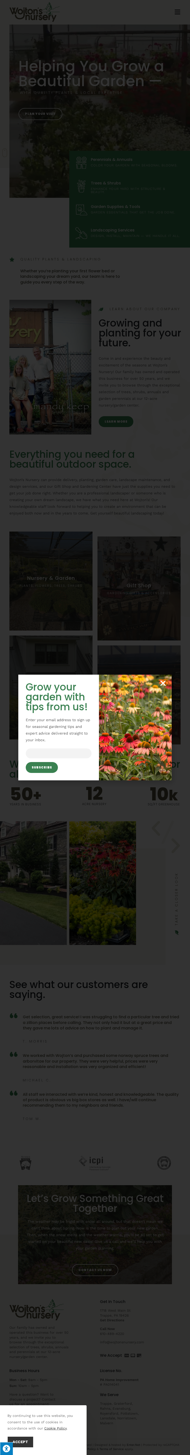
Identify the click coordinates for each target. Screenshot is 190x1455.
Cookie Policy (55, 1428)
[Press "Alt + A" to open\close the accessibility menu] (6, 1448)
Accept (20, 1442)
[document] (95, 727)
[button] (163, 683)
